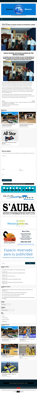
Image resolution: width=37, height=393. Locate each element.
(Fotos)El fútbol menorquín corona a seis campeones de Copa (16, 292)
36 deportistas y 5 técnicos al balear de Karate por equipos (14, 294)
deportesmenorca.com (6, 26)
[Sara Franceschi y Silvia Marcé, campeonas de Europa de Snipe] (9, 367)
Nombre (3, 169)
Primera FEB (26, 336)
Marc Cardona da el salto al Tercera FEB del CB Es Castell (11, 279)
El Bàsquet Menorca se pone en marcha (8, 356)
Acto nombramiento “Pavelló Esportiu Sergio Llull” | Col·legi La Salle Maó (14, 297)
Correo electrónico (21, 170)
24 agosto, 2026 (8, 357)
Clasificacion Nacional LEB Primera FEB (18, 183)
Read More (22, 391)
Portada (23, 336)
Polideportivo (6, 23)
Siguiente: (27, 102)
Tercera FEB (26, 354)
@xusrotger (4, 341)
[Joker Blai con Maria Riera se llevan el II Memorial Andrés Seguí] (27, 117)
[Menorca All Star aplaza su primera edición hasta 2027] (9, 135)
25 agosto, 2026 (8, 341)
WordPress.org (4, 321)
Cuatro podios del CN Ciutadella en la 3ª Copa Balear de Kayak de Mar (13, 269)
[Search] (35, 19)
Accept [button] (18, 391)
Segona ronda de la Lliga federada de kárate (12, 295)
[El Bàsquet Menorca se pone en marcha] (9, 349)
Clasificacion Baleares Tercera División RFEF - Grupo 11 (18, 383)
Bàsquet (21, 336)
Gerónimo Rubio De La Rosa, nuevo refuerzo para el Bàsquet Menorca (13, 272)
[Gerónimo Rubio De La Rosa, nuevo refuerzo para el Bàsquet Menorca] (27, 332)
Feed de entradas (5, 317)
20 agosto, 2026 (8, 376)
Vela (5, 371)
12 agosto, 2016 (12, 26)
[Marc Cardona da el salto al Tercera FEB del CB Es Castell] (27, 349)
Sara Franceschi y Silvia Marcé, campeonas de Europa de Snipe (12, 282)
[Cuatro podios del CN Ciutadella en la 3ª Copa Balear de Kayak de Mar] (9, 117)
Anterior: (10, 104)
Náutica (3, 23)
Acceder (3, 315)
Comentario (4, 155)
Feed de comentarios (5, 319)
